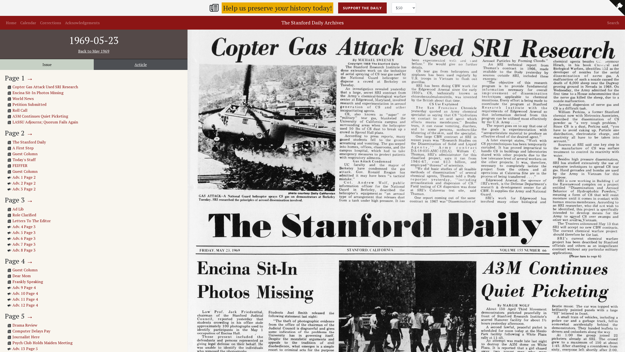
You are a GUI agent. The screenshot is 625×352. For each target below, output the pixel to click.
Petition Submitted (29, 104)
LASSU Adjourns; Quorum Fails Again (45, 122)
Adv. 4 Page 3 (24, 226)
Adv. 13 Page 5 (25, 348)
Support (362, 8)
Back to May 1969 (93, 51)
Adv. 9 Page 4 (24, 287)
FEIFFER (19, 165)
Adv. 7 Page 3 (24, 244)
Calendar (28, 22)
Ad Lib (18, 209)
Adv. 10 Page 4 (25, 293)
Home (11, 22)
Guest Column (25, 153)
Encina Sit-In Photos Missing (37, 92)
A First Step (23, 148)
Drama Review (24, 325)
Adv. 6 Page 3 (24, 238)
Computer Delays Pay (31, 331)
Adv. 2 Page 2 (24, 183)
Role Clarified (24, 215)
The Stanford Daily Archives (312, 22)
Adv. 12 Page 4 (25, 305)
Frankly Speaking (27, 281)
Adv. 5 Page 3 (24, 232)
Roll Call (19, 110)
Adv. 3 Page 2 (24, 189)
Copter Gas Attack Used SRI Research (45, 86)
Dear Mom (21, 275)
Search (613, 22)
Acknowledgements (82, 22)
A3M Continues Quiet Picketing (40, 116)
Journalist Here (26, 337)
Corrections (50, 22)
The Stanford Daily (29, 142)
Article (141, 64)
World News (23, 98)
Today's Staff (24, 159)
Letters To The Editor (31, 220)
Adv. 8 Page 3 (24, 250)
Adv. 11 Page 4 (25, 299)
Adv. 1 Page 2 (24, 177)
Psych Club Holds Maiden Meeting (42, 342)
